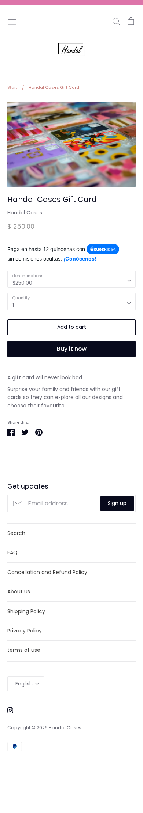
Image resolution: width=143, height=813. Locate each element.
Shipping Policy (26, 611)
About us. (19, 591)
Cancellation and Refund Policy (47, 572)
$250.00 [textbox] (22, 282)
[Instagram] (7, 710)
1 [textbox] (13, 305)
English (24, 683)
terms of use (23, 650)
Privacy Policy (24, 630)
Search (16, 533)
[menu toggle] (12, 21)
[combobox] (71, 279)
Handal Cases (24, 212)
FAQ (12, 552)
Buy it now (72, 349)
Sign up (117, 503)
